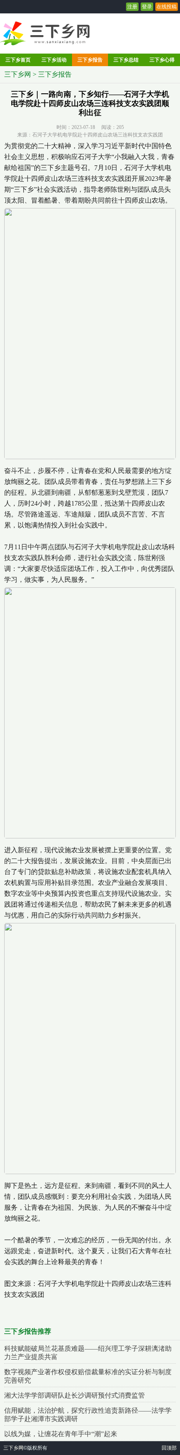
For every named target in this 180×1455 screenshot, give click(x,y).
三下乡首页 (18, 60)
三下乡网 (17, 74)
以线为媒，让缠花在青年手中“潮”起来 (60, 1433)
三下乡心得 (162, 60)
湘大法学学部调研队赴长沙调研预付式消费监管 (74, 1395)
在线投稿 (167, 7)
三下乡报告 (90, 60)
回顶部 (169, 1448)
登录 (147, 7)
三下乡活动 (54, 60)
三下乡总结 (126, 60)
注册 (132, 7)
